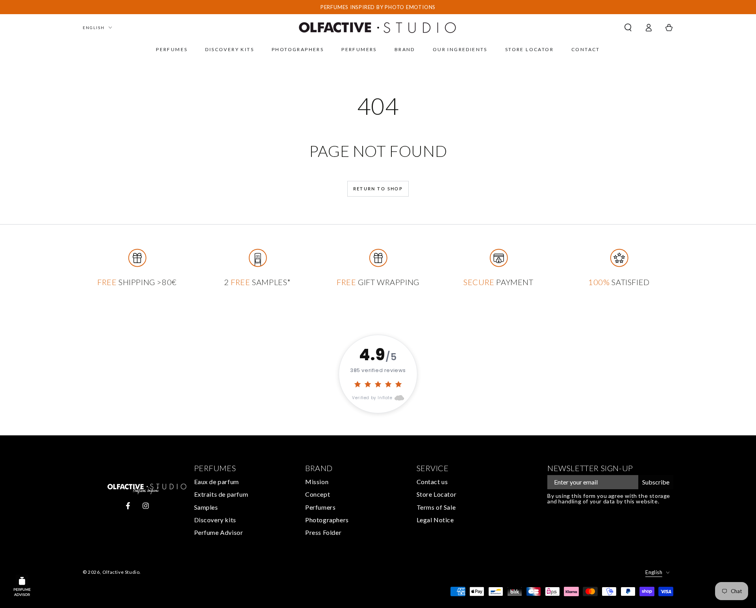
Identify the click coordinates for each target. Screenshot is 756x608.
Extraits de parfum (221, 494)
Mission (316, 481)
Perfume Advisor (218, 532)
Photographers (327, 519)
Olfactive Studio (121, 572)
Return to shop (378, 188)
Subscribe (655, 482)
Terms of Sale (436, 507)
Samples (206, 507)
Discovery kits (215, 519)
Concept (317, 494)
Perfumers (320, 507)
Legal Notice (435, 519)
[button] (628, 27)
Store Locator (437, 494)
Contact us (432, 481)
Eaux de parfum (216, 481)
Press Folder (323, 532)
